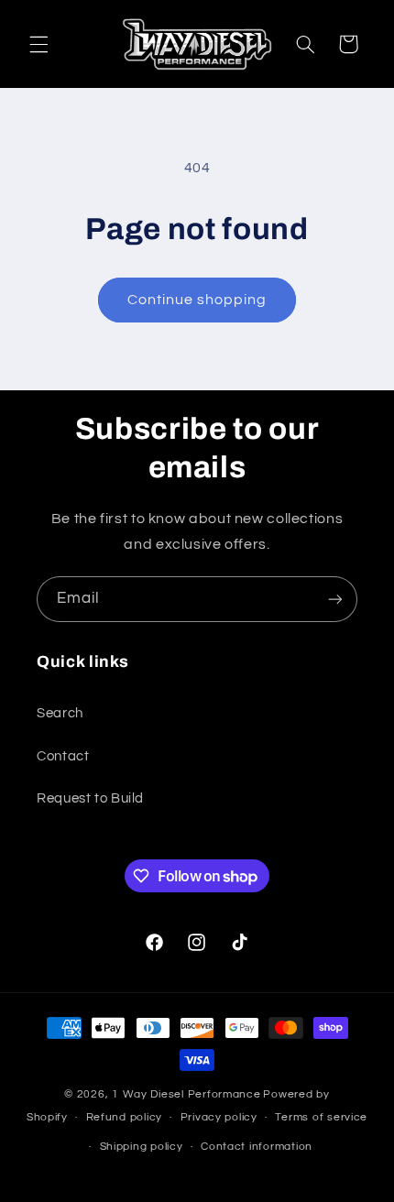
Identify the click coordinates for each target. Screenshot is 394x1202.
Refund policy (124, 1117)
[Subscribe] (335, 598)
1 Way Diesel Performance (186, 1094)
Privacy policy (219, 1117)
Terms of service (321, 1117)
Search (60, 713)
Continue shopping (197, 299)
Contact (63, 756)
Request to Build (90, 798)
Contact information (256, 1147)
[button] (38, 44)
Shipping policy (141, 1147)
